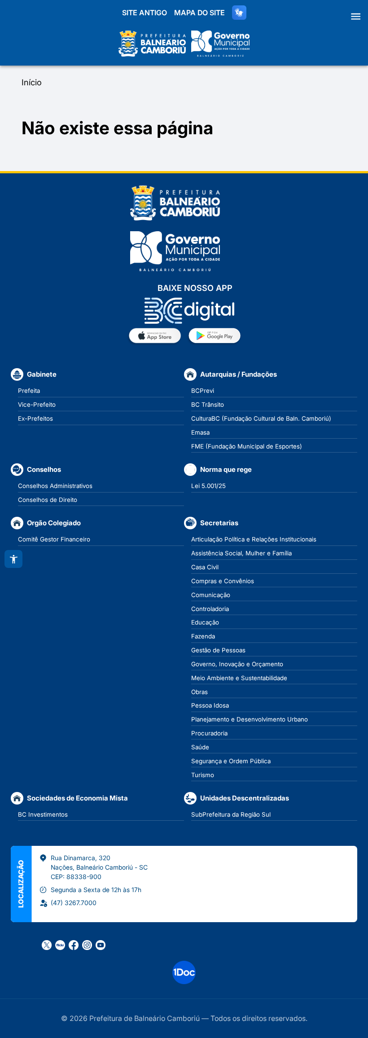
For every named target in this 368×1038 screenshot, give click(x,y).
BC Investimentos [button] (43, 814)
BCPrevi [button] (202, 390)
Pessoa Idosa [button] (210, 705)
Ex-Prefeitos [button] (35, 418)
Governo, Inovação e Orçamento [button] (237, 664)
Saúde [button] (200, 747)
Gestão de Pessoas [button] (218, 650)
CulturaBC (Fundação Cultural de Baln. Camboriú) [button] (261, 418)
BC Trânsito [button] (207, 404)
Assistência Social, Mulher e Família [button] (241, 553)
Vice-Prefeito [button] (37, 404)
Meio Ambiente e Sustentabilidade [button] (239, 678)
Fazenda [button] (203, 636)
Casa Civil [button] (205, 567)
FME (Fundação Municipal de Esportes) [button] (246, 446)
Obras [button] (199, 691)
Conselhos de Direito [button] (47, 499)
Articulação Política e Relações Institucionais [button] (253, 539)
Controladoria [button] (210, 608)
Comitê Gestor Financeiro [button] (54, 539)
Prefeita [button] (29, 390)
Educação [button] (205, 622)
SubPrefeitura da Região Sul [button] (231, 814)
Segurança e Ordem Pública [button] (231, 761)
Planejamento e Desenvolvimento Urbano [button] (249, 719)
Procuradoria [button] (209, 733)
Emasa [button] (200, 432)
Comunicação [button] (210, 594)
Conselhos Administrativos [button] (55, 485)
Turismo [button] (202, 774)
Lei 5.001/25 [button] (208, 485)
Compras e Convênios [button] (222, 581)
